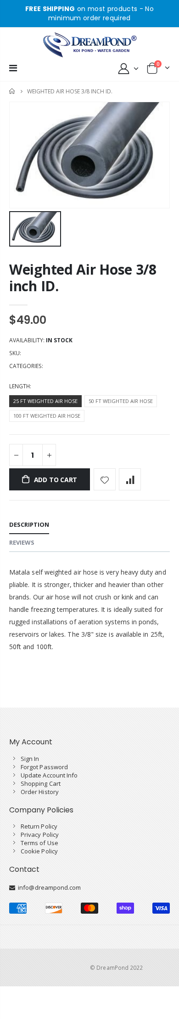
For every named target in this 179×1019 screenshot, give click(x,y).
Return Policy (39, 826)
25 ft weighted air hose (45, 400)
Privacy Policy (40, 834)
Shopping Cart (41, 783)
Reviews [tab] (21, 542)
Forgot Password (44, 767)
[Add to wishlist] (105, 479)
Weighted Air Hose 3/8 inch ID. (83, 277)
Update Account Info (49, 775)
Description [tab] (29, 524)
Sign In (30, 758)
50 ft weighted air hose (121, 400)
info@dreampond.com (48, 887)
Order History (40, 792)
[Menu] (13, 68)
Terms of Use (39, 843)
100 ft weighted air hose (46, 415)
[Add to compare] (130, 479)
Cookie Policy (39, 851)
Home (12, 91)
